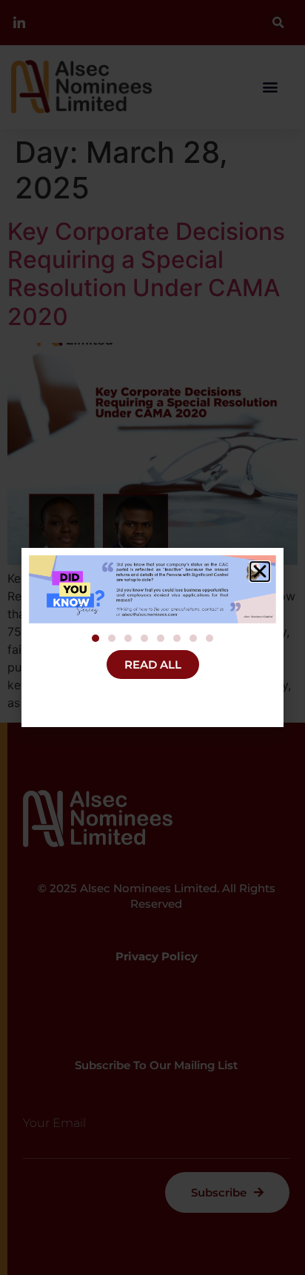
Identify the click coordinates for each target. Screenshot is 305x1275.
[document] (152, 637)
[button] (260, 571)
